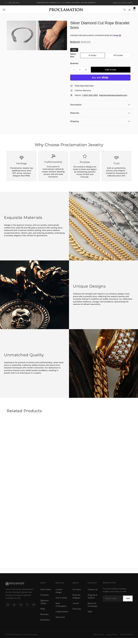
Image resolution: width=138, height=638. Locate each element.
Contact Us (92, 589)
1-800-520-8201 (14, 2)
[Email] (33, 604)
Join (128, 598)
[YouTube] (20, 604)
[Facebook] (14, 604)
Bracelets (44, 614)
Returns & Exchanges (92, 604)
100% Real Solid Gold (84, 86)
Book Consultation (61, 604)
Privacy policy (111, 634)
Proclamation (17, 634)
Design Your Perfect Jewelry (123, 2)
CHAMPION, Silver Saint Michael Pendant (69, 548)
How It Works (61, 598)
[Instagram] (7, 604)
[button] (4, 10)
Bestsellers (45, 620)
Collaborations (62, 611)
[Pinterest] (27, 604)
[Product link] (69, 487)
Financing (77, 609)
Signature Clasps (44, 601)
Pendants (44, 595)
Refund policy (98, 634)
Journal (76, 603)
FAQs (90, 611)
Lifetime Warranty (83, 90)
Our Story (77, 589)
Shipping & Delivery (92, 596)
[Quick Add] (126, 536)
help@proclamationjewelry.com (113, 95)
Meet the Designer (76, 596)
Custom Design (59, 590)
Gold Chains (45, 589)
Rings (42, 609)
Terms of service (126, 634)
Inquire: (101, 95)
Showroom (60, 617)
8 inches (96, 56)
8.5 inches (121, 56)
